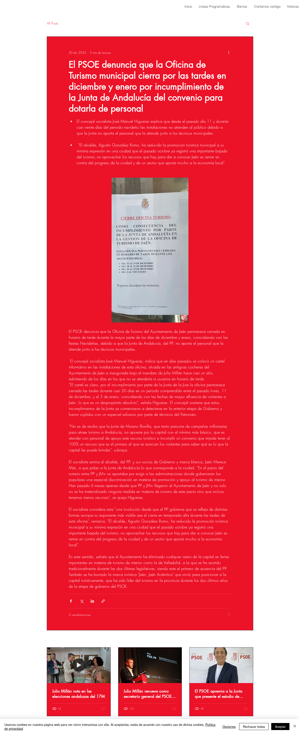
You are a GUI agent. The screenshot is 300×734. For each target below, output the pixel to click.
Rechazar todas (254, 726)
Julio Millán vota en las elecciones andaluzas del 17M (78, 693)
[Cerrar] (294, 726)
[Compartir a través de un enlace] (103, 601)
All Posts (52, 23)
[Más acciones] (228, 52)
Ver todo (247, 639)
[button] (248, 23)
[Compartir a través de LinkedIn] (92, 601)
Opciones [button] (229, 726)
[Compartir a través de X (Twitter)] (82, 601)
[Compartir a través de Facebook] (71, 601)
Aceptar (280, 726)
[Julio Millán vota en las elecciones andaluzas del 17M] (78, 665)
